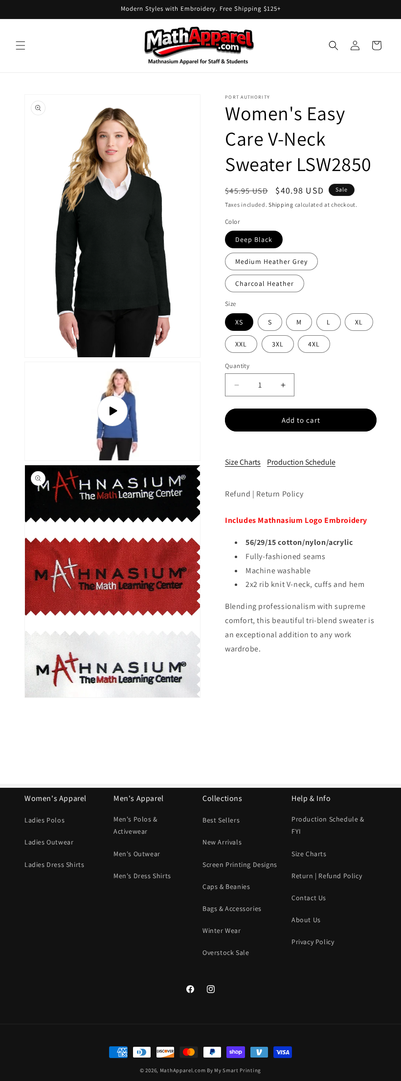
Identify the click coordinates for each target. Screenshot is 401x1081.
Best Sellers (221, 820)
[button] (20, 45)
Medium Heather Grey (271, 261)
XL (359, 322)
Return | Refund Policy (326, 875)
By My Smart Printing (234, 1070)
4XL (314, 344)
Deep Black (253, 239)
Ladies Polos (44, 820)
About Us (306, 919)
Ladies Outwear (48, 842)
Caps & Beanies (226, 886)
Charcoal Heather (264, 283)
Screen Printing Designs (239, 864)
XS (239, 322)
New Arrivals (222, 842)
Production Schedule (301, 462)
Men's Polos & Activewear (135, 825)
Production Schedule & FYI (327, 825)
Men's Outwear (136, 853)
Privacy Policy (312, 941)
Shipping (280, 204)
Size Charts (243, 462)
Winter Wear (221, 930)
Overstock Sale (225, 952)
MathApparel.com (183, 1070)
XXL (241, 344)
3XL (278, 344)
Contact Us (308, 897)
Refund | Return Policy (264, 494)
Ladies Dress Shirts (54, 864)
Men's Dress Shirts (142, 875)
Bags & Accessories (232, 908)
